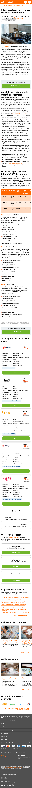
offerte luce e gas (13, 537)
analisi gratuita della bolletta (20, 113)
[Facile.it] (8, 3)
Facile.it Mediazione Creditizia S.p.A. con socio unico (13, 767)
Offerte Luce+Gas (16, 574)
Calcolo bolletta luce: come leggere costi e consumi (10, 678)
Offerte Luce (16, 560)
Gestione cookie (4, 778)
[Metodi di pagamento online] (16, 746)
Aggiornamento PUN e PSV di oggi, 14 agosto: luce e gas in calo (10, 642)
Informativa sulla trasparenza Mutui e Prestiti (9, 782)
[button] (2, 2)
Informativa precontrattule (5, 781)
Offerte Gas (16, 546)
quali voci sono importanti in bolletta (19, 163)
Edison (3, 284)
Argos (3, 247)
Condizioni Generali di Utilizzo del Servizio (8, 774)
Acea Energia (5, 215)
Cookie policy (3, 777)
